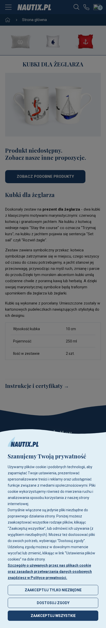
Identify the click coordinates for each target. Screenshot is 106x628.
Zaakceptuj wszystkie (53, 616)
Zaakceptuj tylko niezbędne (53, 590)
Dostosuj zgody (53, 603)
